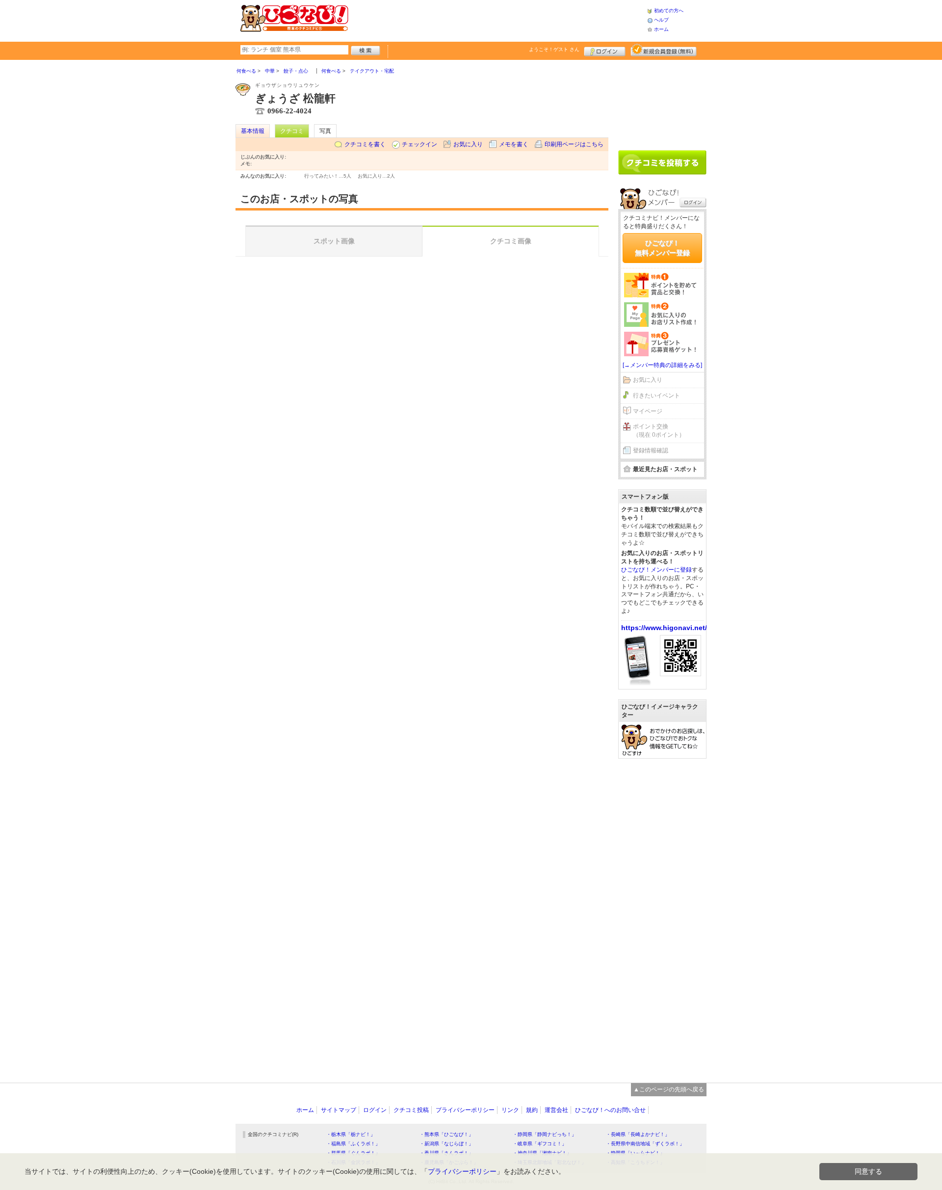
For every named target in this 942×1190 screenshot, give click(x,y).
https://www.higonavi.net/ (664, 628)
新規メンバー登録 (663, 50)
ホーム (661, 29)
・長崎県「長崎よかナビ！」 (638, 1134)
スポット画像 (334, 241)
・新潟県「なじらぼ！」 (446, 1143)
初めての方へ (668, 10)
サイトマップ (338, 1110)
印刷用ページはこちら (574, 144)
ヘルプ (661, 20)
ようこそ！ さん (554, 49)
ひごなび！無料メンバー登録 (662, 248)
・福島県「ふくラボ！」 (353, 1143)
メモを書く (513, 144)
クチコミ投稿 (411, 1110)
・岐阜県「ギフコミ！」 (540, 1143)
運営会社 (556, 1110)
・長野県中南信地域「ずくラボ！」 (645, 1143)
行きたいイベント (656, 395)
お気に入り (468, 144)
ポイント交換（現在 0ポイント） (659, 430)
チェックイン (419, 144)
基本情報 (252, 131)
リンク (510, 1110)
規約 (532, 1110)
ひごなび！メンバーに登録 (656, 569)
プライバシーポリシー (465, 1110)
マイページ (647, 411)
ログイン (605, 50)
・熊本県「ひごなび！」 (446, 1134)
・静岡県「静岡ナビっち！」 (544, 1134)
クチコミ (292, 131)
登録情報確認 (650, 450)
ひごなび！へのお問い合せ (610, 1110)
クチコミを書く (365, 144)
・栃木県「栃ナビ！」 (350, 1134)
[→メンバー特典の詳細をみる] (662, 365)
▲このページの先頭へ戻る (668, 1089)
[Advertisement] (497, 19)
